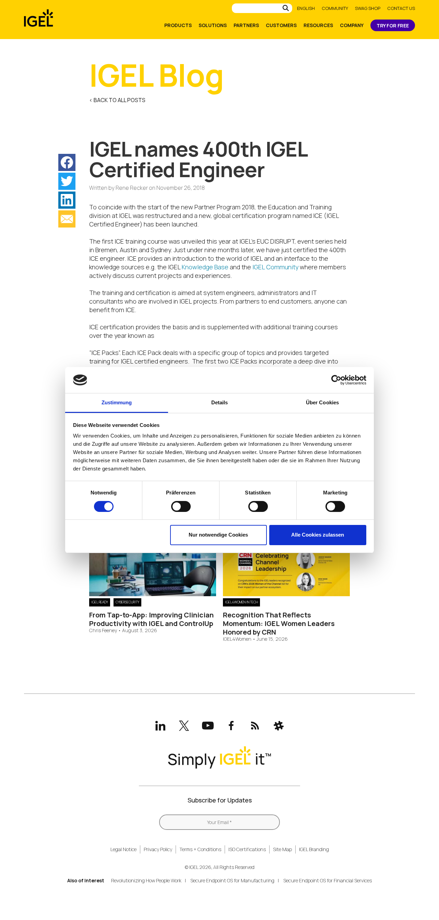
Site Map (282, 849)
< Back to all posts (117, 100)
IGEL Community (275, 267)
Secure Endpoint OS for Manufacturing (232, 880)
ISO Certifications (247, 849)
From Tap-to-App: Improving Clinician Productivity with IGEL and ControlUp (151, 619)
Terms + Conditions (200, 849)
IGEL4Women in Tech (241, 602)
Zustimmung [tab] (117, 402)
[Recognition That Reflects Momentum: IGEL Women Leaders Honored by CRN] (286, 594)
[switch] (181, 506)
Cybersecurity (127, 602)
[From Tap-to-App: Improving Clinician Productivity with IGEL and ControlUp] (152, 594)
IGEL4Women (237, 639)
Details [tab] (219, 402)
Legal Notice (123, 849)
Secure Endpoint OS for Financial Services (327, 880)
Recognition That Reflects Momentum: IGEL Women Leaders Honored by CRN (279, 623)
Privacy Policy (158, 849)
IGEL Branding (314, 849)
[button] (66, 162)
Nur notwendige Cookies (218, 535)
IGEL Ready (99, 602)
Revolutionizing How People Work (146, 880)
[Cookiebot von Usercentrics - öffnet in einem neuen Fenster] (336, 380)
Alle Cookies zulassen (317, 535)
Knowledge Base (205, 267)
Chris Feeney (103, 631)
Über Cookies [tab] (322, 402)
